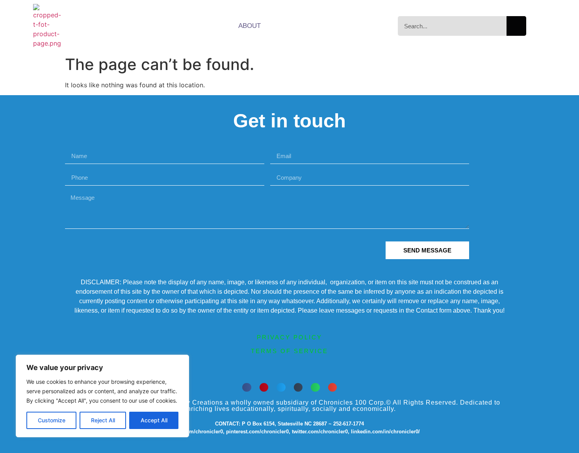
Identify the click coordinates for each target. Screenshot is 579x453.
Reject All (103, 420)
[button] (246, 387)
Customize (51, 420)
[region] (102, 396)
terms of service (289, 351)
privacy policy (289, 337)
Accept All (154, 420)
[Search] (516, 26)
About (249, 25)
